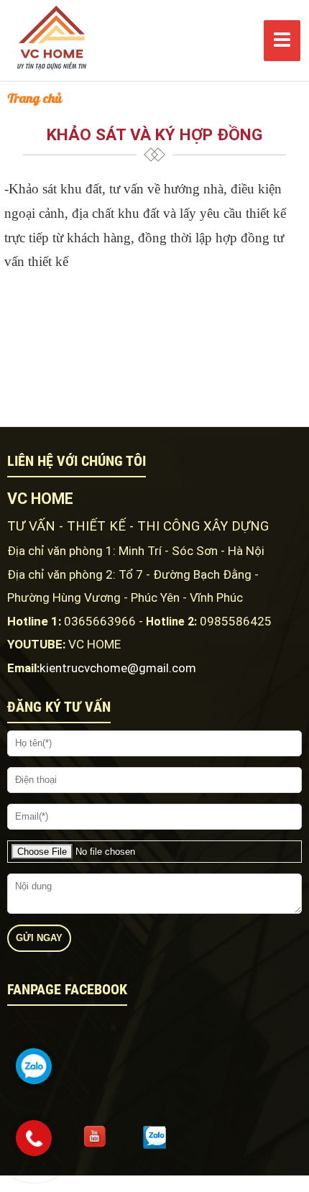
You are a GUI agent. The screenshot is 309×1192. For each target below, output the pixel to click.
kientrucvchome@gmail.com (118, 668)
